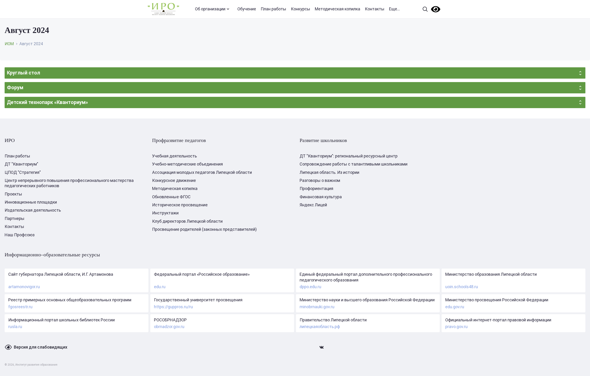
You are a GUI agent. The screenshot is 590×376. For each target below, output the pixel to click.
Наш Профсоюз (20, 234)
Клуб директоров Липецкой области (187, 221)
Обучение (246, 8)
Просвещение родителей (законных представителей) (204, 229)
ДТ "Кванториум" (21, 164)
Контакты (374, 8)
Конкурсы (300, 8)
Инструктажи (165, 212)
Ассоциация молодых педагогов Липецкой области (202, 172)
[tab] (295, 73)
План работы (273, 8)
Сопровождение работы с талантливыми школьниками (353, 164)
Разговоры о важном (320, 180)
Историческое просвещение (180, 204)
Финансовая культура (321, 196)
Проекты (13, 194)
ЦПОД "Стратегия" (23, 172)
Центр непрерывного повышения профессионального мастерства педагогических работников (69, 183)
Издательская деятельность (33, 210)
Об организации (210, 8)
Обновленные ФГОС (171, 196)
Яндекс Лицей (313, 204)
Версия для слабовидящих (40, 347)
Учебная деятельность (174, 156)
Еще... (394, 8)
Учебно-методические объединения (187, 164)
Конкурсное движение (174, 180)
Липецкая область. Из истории (329, 172)
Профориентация (316, 188)
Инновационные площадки (31, 202)
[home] (163, 9)
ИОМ (9, 43)
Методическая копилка (337, 8)
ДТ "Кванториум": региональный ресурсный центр (349, 156)
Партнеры (14, 218)
